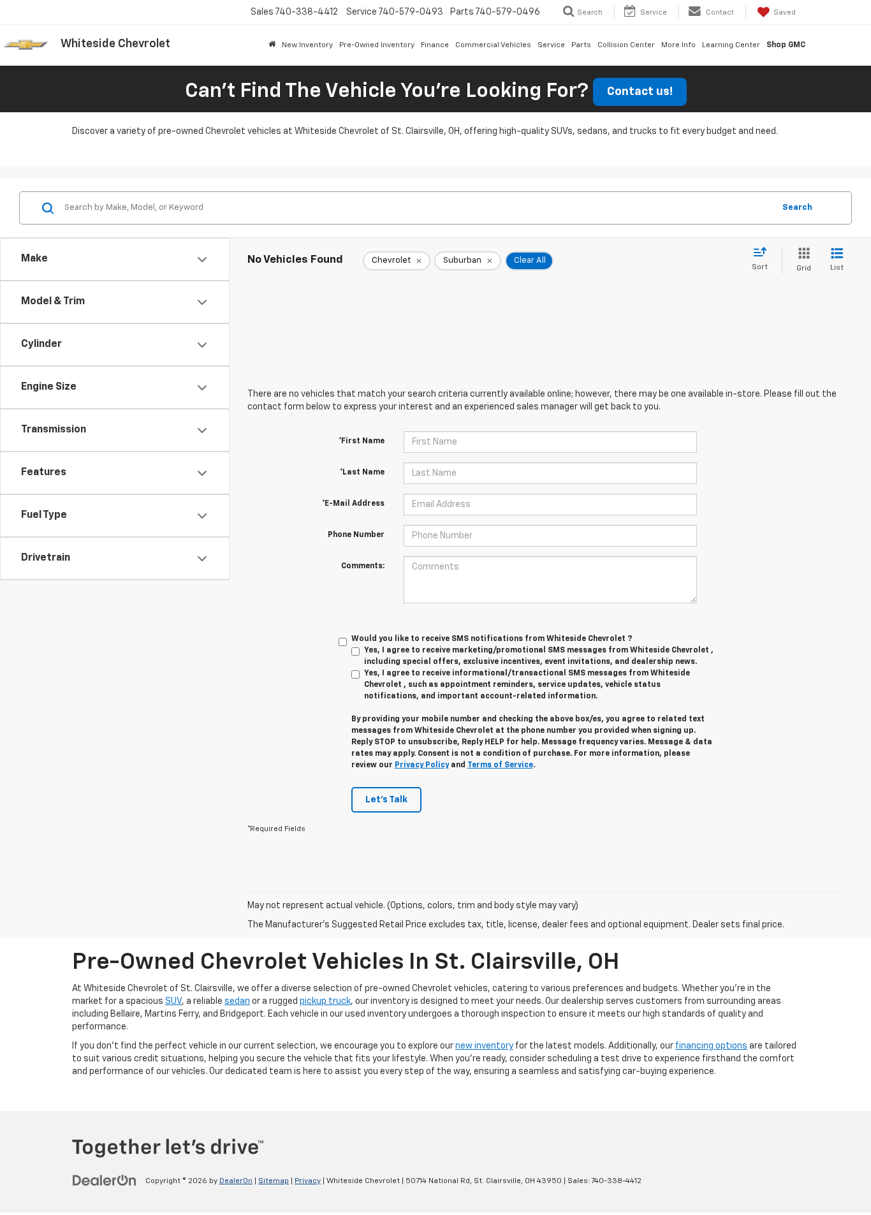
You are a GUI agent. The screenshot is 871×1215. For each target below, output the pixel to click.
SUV (173, 1001)
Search (797, 207)
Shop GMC (785, 45)
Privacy (308, 1181)
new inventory (484, 1046)
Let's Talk (386, 799)
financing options (711, 1046)
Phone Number (356, 535)
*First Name (361, 441)
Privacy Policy (422, 765)
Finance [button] (435, 45)
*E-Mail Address (353, 504)
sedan (237, 1001)
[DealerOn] (104, 1180)
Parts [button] (581, 45)
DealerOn (236, 1181)
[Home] (272, 45)
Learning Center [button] (731, 45)
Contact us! (640, 92)
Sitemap (273, 1181)
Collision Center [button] (626, 45)
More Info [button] (678, 45)
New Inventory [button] (307, 45)
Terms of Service (500, 765)
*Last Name (362, 472)
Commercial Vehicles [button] (493, 45)
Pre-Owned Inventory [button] (376, 45)
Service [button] (551, 45)
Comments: (362, 566)
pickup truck (325, 1001)
